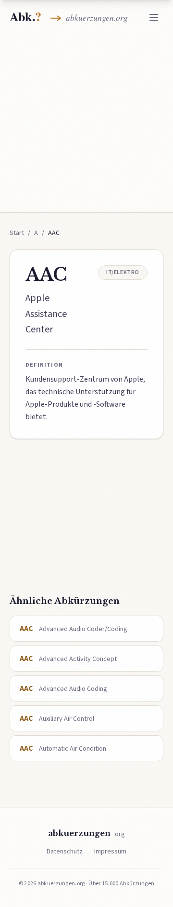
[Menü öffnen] (153, 17)
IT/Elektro (122, 272)
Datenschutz (65, 851)
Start (17, 233)
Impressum (110, 851)
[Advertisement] (86, 121)
